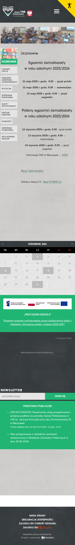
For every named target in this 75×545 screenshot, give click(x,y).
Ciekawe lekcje (6, 70)
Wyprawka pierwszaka (7, 96)
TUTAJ (65, 155)
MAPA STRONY (37, 515)
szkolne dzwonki (6, 113)
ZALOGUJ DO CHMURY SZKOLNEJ (37, 523)
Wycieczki (6, 88)
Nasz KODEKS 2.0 (52, 181)
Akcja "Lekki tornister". (32, 170)
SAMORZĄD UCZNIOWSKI (7, 129)
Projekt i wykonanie (37, 537)
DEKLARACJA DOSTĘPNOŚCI (37, 519)
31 (37, 284)
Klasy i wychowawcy (9, 105)
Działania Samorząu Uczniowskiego (9, 80)
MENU (56, 11)
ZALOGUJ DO (31, 527)
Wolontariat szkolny (8, 137)
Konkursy (6, 121)
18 (48, 270)
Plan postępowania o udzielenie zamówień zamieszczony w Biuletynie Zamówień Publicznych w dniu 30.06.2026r (39, 438)
